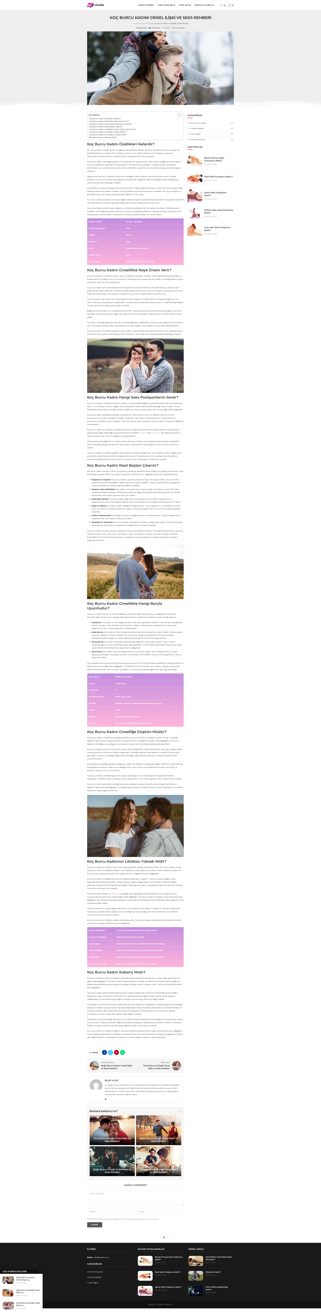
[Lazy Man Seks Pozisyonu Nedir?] (194, 230)
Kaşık (143, 433)
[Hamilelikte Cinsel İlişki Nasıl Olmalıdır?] (195, 1261)
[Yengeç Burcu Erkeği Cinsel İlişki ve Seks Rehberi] (158, 1161)
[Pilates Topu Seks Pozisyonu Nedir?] (194, 213)
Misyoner (156, 433)
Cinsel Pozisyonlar (166, 5)
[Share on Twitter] (110, 1052)
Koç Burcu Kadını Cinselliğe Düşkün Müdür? (108, 132)
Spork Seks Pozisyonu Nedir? (168, 1287)
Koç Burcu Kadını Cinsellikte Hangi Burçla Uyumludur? (113, 129)
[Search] (221, 5)
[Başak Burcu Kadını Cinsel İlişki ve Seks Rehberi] (8, 1280)
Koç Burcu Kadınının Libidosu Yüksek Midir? (108, 135)
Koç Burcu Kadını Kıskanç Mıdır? (103, 137)
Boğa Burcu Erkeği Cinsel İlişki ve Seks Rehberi (112, 1171)
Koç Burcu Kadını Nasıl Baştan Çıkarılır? (106, 127)
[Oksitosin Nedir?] (195, 1276)
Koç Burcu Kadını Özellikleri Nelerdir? (105, 119)
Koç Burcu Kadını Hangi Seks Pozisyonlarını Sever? (111, 124)
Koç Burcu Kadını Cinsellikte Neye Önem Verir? (109, 121)
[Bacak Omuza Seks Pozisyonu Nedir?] (194, 161)
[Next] (180, 1111)
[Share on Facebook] (104, 1052)
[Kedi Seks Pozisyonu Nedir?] (194, 178)
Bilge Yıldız (111, 1080)
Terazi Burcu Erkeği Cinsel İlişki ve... (28, 1304)
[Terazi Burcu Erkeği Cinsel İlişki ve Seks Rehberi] (8, 1305)
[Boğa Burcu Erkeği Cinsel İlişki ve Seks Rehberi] (112, 1161)
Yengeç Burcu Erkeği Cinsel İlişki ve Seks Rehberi (158, 1171)
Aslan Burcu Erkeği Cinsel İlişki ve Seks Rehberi (158, 1140)
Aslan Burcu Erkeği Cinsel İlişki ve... (28, 1291)
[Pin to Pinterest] (116, 1052)
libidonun (115, 894)
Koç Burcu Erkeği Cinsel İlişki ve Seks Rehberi (112, 1140)
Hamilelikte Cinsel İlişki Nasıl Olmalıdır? (219, 1258)
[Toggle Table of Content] (178, 115)
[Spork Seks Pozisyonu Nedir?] (194, 195)
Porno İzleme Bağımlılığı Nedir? (217, 1288)
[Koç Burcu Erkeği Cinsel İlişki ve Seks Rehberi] (112, 1130)
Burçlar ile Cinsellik (204, 5)
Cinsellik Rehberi (146, 5)
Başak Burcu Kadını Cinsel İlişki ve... (25, 1278)
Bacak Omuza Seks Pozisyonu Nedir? (169, 1258)
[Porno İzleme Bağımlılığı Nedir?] (195, 1291)
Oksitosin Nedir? (213, 1272)
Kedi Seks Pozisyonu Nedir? (218, 176)
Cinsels (135, 23)
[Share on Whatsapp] (122, 1052)
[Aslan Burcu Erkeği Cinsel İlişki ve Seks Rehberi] (158, 1130)
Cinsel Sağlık (185, 5)
